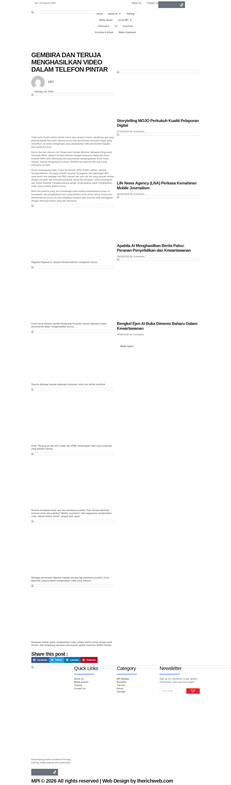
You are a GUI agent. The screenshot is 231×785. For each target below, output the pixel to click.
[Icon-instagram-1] (168, 4)
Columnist (128, 26)
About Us (113, 13)
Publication (103, 26)
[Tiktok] (181, 4)
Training (130, 13)
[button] (40, 660)
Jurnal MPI (123, 20)
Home (100, 13)
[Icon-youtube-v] (175, 4)
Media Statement (127, 32)
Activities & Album (104, 32)
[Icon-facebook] (161, 4)
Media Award (105, 20)
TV (116, 26)
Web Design (115, 781)
